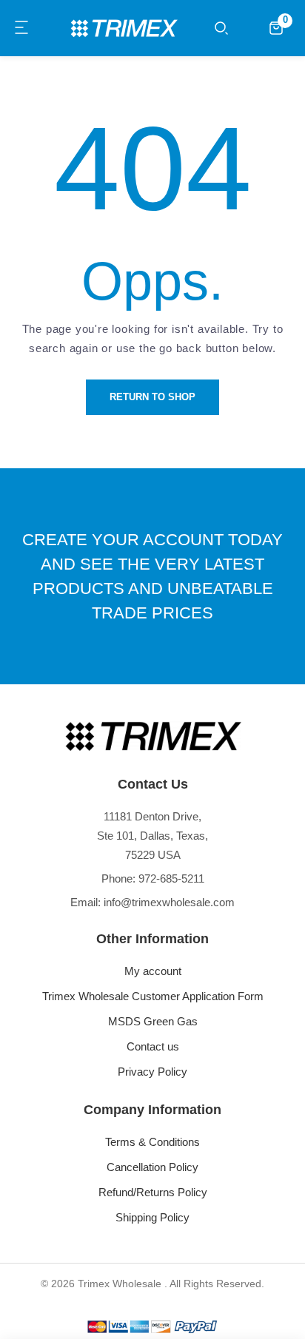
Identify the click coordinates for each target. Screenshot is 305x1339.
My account (152, 971)
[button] (22, 28)
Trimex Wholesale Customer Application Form (153, 996)
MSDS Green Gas (153, 1021)
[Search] (221, 28)
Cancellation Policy (152, 1167)
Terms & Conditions (152, 1142)
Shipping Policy (152, 1217)
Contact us (153, 1046)
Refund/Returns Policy (152, 1192)
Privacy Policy (152, 1071)
